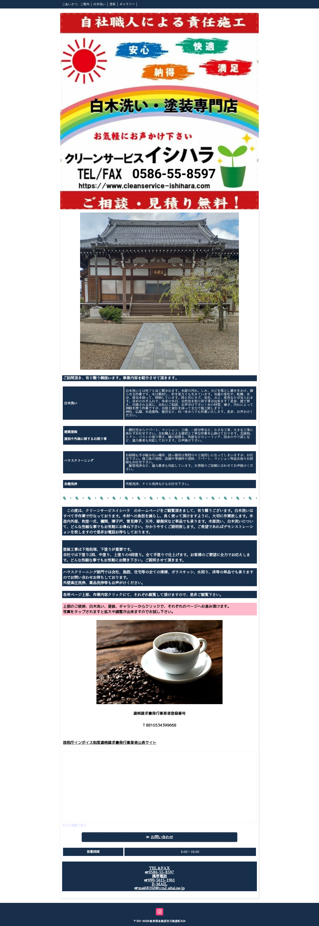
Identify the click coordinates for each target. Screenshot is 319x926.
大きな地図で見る (74, 825)
